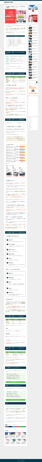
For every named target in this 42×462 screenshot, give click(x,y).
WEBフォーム (10, 241)
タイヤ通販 (30, 127)
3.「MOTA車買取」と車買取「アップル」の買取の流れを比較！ (15, 41)
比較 (14, 7)
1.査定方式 (7, 56)
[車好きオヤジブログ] (8, 2)
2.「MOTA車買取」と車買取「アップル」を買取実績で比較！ (15, 40)
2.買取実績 (7, 58)
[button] (6, 426)
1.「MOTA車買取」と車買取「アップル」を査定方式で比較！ (15, 39)
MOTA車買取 (16, 7)
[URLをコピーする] (24, 426)
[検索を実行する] (36, 82)
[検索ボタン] (37, 2)
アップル (13, 7)
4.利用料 (7, 61)
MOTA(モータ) (11, 7)
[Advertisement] (33, 106)
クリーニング (30, 122)
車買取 (7, 7)
